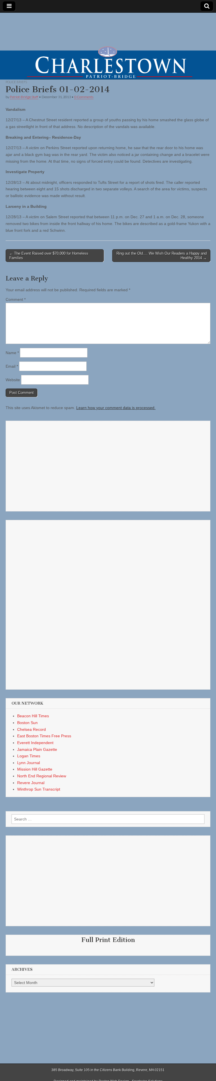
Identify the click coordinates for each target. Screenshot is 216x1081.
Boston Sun (27, 722)
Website (13, 380)
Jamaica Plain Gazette (37, 749)
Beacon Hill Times (33, 716)
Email (12, 366)
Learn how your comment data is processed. (116, 407)
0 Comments (83, 97)
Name (12, 352)
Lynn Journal (28, 762)
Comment (16, 299)
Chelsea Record (31, 729)
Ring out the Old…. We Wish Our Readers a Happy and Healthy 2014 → (161, 255)
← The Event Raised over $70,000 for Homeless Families (48, 255)
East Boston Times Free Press (44, 736)
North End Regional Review (41, 776)
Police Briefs (16, 82)
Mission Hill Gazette (34, 769)
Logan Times (28, 756)
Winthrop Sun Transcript (38, 789)
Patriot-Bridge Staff (24, 97)
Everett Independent (35, 742)
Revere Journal (30, 782)
